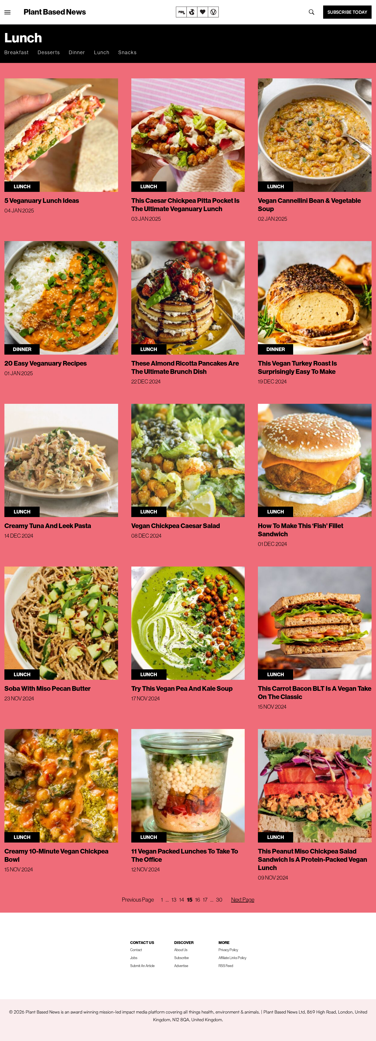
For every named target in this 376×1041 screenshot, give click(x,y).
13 (173, 899)
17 (205, 899)
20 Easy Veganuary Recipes (45, 363)
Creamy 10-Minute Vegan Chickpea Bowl (56, 855)
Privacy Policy (228, 950)
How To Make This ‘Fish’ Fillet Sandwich (300, 529)
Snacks (127, 52)
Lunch (102, 52)
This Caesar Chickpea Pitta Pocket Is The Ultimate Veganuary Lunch (185, 204)
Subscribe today (347, 12)
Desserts (49, 52)
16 (197, 899)
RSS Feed (226, 965)
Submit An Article (142, 965)
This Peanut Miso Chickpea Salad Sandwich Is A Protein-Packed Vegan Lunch (312, 859)
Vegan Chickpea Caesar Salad (175, 525)
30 (219, 899)
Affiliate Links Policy (232, 958)
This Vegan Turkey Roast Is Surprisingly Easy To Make (297, 367)
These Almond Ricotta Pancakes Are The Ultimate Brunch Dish (185, 367)
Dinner (77, 52)
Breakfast (16, 52)
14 (181, 899)
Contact (136, 950)
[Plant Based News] (7, 12)
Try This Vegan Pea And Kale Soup (182, 688)
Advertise (181, 965)
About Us (180, 950)
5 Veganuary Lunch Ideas (41, 200)
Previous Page (138, 899)
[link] (197, 12)
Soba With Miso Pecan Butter (47, 688)
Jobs (133, 958)
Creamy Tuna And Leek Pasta (47, 525)
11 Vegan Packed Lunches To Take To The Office (184, 855)
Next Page (242, 899)
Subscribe (181, 958)
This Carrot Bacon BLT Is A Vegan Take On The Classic (314, 692)
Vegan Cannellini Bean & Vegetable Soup (309, 204)
